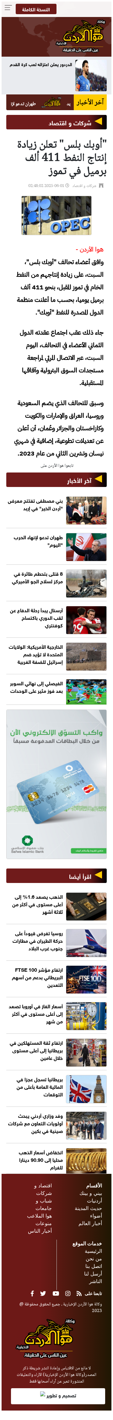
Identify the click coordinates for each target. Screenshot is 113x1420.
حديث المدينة (88, 1208)
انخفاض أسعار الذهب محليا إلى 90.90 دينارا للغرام (41, 1159)
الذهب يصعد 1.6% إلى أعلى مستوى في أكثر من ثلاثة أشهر (37, 903)
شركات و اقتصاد (70, 121)
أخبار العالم (90, 1223)
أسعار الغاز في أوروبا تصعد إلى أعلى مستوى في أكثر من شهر (36, 1013)
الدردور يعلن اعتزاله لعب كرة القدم (41, 64)
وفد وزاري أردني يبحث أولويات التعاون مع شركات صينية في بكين (35, 1122)
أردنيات (94, 1200)
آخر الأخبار (79, 479)
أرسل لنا (93, 1273)
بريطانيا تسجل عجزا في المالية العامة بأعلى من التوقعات (40, 1086)
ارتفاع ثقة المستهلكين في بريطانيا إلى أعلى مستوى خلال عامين (36, 1049)
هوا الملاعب (39, 1216)
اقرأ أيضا (80, 875)
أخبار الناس (40, 1231)
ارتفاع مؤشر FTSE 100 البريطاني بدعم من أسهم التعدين (37, 976)
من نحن (94, 1258)
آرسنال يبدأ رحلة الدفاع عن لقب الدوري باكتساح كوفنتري (36, 617)
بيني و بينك (90, 1193)
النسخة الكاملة (36, 9)
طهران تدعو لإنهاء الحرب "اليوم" (38, 540)
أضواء (96, 1216)
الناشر (95, 1281)
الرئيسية (93, 1251)
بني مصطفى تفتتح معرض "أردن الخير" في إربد (35, 504)
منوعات (43, 1223)
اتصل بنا (93, 1266)
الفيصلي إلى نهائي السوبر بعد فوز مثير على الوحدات (36, 686)
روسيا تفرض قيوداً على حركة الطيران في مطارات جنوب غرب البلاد (38, 940)
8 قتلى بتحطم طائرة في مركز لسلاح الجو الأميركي (37, 577)
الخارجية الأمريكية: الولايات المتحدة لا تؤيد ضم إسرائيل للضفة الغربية (36, 653)
